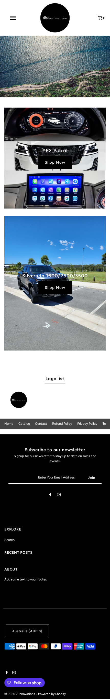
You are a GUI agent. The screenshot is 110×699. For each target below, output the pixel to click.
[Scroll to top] (99, 685)
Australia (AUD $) (27, 631)
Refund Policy (62, 423)
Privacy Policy (87, 423)
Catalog (24, 423)
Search (9, 540)
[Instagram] (59, 495)
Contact (41, 423)
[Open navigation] (14, 17)
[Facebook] (50, 495)
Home (8, 423)
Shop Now (55, 162)
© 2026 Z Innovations (20, 694)
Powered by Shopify (52, 694)
